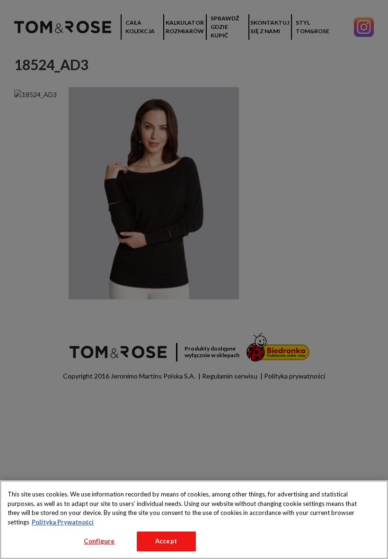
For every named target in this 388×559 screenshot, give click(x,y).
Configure (99, 541)
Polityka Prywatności (63, 522)
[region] (194, 519)
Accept (166, 541)
